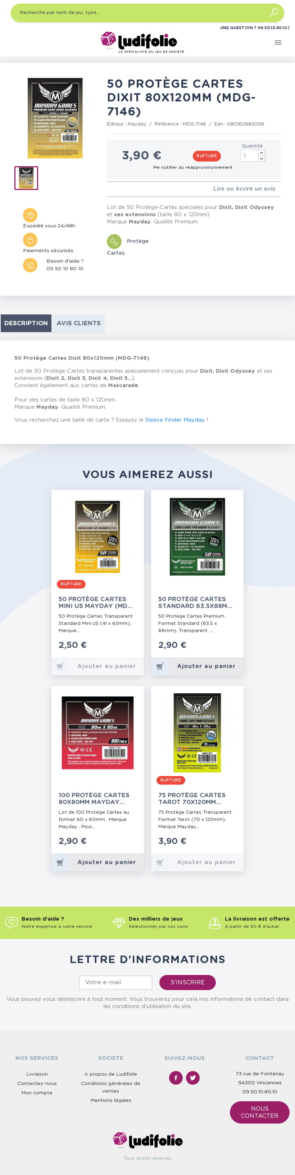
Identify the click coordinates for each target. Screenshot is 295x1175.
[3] (120, 189)
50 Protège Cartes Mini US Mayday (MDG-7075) (97, 602)
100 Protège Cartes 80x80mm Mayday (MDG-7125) (94, 799)
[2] (115, 189)
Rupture (206, 156)
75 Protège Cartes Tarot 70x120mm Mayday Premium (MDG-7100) (192, 799)
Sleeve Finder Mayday (175, 420)
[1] (109, 189)
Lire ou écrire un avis (244, 189)
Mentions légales (110, 1100)
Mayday (137, 124)
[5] (132, 189)
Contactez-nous (37, 1083)
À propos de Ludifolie (110, 1074)
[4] (126, 189)
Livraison (37, 1074)
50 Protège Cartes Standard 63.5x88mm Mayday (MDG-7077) (195, 602)
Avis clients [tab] (78, 323)
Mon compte (37, 1092)
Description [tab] (26, 323)
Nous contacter (259, 1112)
